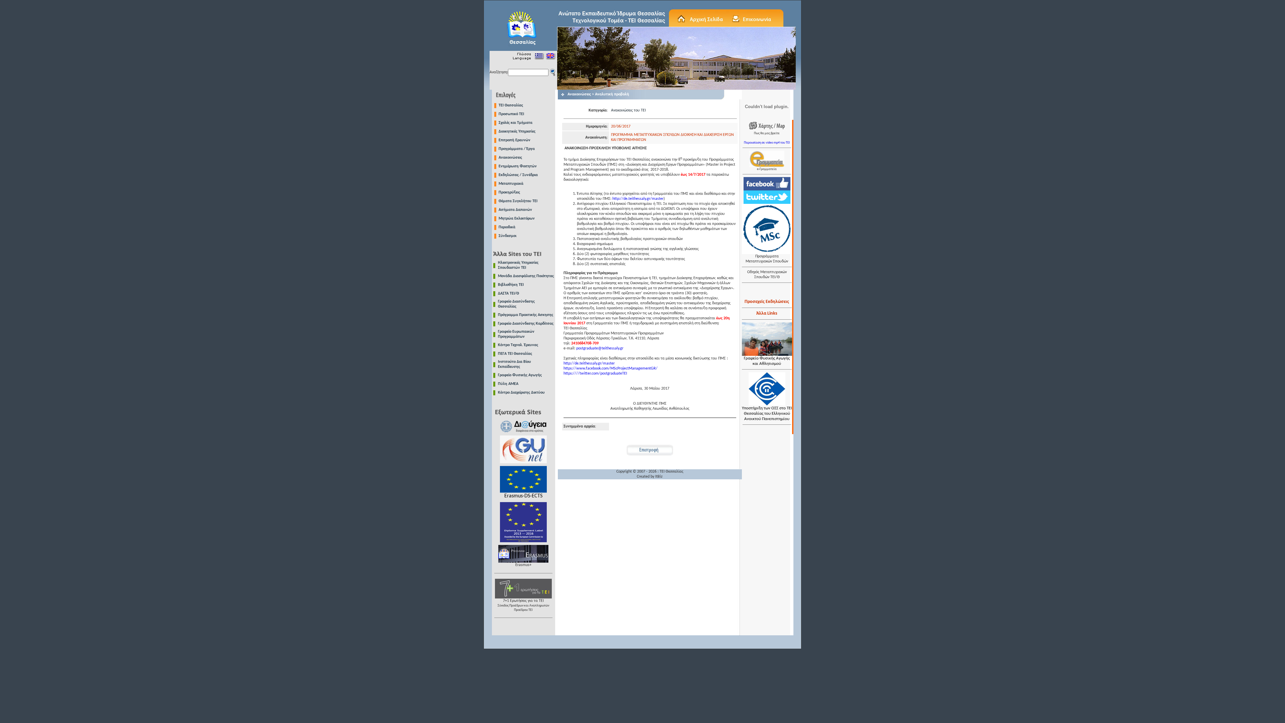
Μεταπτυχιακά (511, 184)
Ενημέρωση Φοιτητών (518, 166)
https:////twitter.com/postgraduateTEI (595, 374)
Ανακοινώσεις (510, 158)
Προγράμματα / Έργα (517, 149)
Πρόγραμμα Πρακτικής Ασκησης (525, 315)
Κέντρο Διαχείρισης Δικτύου (521, 393)
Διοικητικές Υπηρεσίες (517, 132)
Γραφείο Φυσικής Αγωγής (520, 375)
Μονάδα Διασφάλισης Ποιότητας (526, 276)
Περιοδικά (507, 227)
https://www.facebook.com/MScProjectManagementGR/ (611, 369)
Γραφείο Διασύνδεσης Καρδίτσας (525, 324)
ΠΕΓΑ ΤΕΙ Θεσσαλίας (515, 354)
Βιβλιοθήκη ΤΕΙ (511, 285)
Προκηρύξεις (509, 192)
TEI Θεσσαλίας (511, 105)
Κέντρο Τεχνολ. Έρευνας (518, 345)
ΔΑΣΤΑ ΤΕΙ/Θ (508, 294)
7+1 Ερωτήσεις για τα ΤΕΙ (523, 605)
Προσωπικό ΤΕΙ (511, 114)
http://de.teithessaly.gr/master (638, 199)
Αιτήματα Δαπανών (515, 210)
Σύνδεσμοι (507, 236)
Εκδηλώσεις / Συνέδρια (518, 175)
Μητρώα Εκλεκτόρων (517, 219)
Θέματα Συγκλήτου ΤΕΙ (518, 201)
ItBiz (659, 477)
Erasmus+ (523, 565)
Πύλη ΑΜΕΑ (508, 384)
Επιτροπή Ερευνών (514, 140)
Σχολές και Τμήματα (515, 123)
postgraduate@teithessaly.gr (599, 348)
